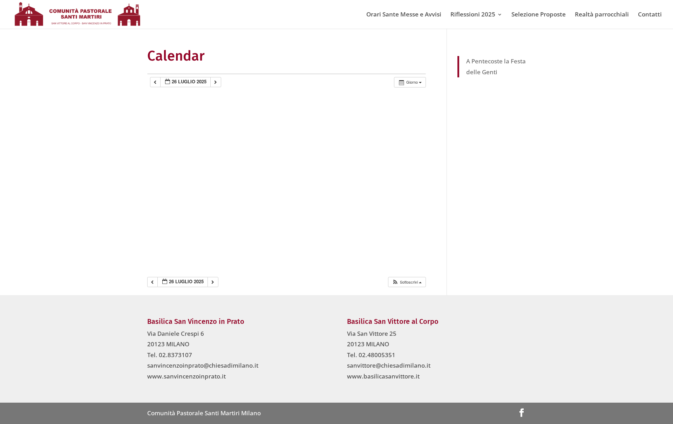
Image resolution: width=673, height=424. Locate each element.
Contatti (650, 15)
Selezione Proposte (538, 15)
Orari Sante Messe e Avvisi (403, 15)
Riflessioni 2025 (472, 15)
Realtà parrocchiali (602, 15)
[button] (406, 282)
